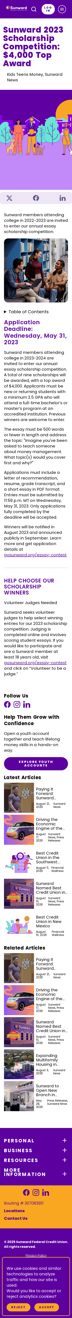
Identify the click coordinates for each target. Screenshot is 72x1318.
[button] (62, 9)
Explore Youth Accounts (36, 764)
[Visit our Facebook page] (7, 705)
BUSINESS (18, 1150)
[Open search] (33, 9)
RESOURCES (21, 1160)
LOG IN (48, 9)
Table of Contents (29, 312)
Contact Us (16, 1218)
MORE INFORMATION (25, 1172)
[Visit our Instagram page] (17, 705)
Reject (18, 1307)
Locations (14, 1211)
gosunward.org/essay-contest (35, 555)
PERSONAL (19, 1141)
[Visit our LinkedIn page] (26, 705)
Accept (46, 1307)
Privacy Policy (36, 1255)
